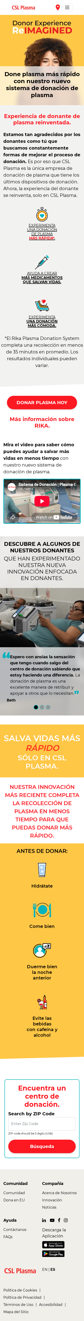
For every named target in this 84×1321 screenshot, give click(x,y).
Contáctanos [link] (14, 1230)
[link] (25, 7)
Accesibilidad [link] (50, 1305)
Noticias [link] (49, 1207)
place (57, 7)
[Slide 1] (36, 707)
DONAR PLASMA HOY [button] (42, 402)
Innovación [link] (52, 1200)
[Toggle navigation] (67, 7)
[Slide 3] (48, 707)
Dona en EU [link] (14, 1200)
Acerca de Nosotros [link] (59, 1193)
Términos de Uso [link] (18, 1305)
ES (52, 1269)
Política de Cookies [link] (20, 1290)
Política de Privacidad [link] (22, 1297)
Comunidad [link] (14, 1193)
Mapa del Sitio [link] (15, 1312)
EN (44, 1269)
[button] (42, 1146)
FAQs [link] (8, 1237)
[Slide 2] (42, 707)
